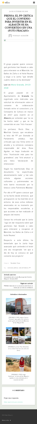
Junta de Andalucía (24, 268)
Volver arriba (5, 420)
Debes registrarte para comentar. (13, 402)
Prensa (18, 263)
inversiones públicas (12, 268)
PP (30, 268)
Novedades (13, 263)
